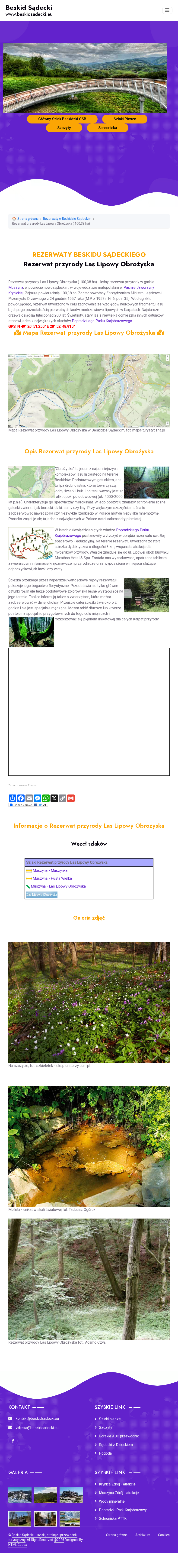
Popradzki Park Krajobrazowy (123, 1510)
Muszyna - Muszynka (50, 870)
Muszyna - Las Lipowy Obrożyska (58, 886)
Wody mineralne (112, 1501)
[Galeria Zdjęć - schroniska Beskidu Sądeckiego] (71, 1492)
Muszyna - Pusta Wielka (52, 878)
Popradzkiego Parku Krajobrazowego (102, 321)
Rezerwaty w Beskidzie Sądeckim (67, 218)
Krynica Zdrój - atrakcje (117, 1484)
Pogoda (105, 1453)
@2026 (59, 1539)
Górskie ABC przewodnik (119, 1436)
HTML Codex (17, 1544)
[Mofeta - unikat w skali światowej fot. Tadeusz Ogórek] (89, 1143)
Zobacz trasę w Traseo (22, 785)
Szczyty (64, 128)
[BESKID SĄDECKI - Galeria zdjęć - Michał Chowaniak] (45, 1515)
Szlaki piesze (110, 1419)
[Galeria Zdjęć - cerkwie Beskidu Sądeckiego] (19, 1515)
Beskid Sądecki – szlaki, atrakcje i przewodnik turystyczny (42, 1537)
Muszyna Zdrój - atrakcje (119, 1493)
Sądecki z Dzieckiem (116, 1445)
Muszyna (15, 287)
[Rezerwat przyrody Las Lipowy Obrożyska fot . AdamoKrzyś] (89, 1276)
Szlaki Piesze (125, 119)
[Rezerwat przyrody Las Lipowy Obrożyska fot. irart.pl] (89, 999)
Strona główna (27, 218)
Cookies (164, 1535)
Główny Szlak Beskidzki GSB (62, 119)
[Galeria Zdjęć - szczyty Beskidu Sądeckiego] (45, 1492)
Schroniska (107, 128)
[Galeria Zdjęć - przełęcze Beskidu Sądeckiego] (20, 1492)
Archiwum (142, 1535)
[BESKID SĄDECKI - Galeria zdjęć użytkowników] (70, 1515)
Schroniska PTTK (113, 1518)
